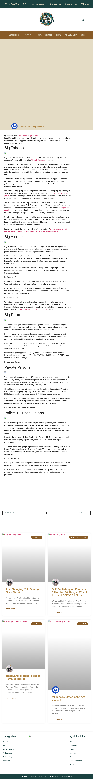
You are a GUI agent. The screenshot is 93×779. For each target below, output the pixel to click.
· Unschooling (70, 4)
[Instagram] (83, 19)
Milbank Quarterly (38, 160)
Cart (82, 35)
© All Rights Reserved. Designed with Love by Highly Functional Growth (46, 776)
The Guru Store (71, 35)
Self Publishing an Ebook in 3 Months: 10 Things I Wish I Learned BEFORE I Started (69, 592)
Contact (48, 35)
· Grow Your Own (11, 4)
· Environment (55, 4)
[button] (5, 20)
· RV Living (84, 4)
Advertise (29, 35)
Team (39, 35)
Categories (14, 35)
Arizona (28, 309)
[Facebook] (78, 19)
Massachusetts (41, 309)
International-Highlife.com (28, 136)
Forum (58, 35)
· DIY (23, 4)
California (20, 309)
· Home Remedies (36, 4)
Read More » (11, 609)
